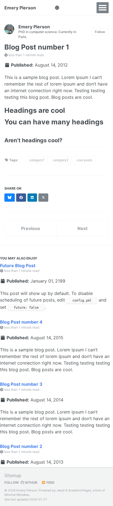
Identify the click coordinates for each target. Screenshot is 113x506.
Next (82, 228)
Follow (100, 32)
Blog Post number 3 (21, 384)
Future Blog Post (17, 265)
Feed (50, 482)
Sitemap (12, 475)
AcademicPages (79, 490)
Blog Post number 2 (21, 446)
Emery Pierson (20, 7)
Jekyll (60, 490)
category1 (36, 160)
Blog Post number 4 (21, 322)
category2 (60, 160)
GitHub (30, 482)
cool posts (84, 160)
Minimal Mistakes (16, 495)
